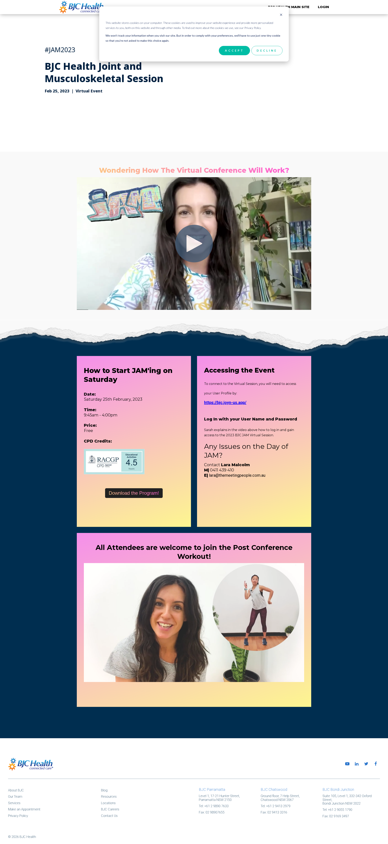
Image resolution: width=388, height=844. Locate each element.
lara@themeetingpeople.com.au (237, 475)
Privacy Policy (18, 816)
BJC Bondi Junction (338, 789)
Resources (109, 796)
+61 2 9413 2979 (278, 806)
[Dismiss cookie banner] (281, 15)
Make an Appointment (24, 809)
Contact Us (109, 816)
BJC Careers (110, 809)
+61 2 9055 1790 (340, 810)
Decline (267, 50)
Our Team (15, 796)
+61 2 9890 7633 (216, 806)
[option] (194, 82)
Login (323, 7)
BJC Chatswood (274, 789)
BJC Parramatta (212, 789)
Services (14, 803)
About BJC (16, 790)
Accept (234, 50)
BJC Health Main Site (288, 7)
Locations (108, 803)
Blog (104, 790)
